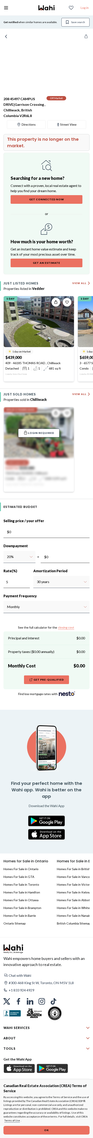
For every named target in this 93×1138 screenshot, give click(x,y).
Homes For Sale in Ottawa (20, 900)
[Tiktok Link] (53, 1001)
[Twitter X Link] (6, 1001)
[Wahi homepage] (46, 7)
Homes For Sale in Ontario (20, 869)
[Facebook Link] (18, 1001)
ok (46, 1130)
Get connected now (46, 199)
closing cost (66, 627)
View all (79, 283)
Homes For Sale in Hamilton (21, 892)
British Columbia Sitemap (74, 923)
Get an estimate (46, 262)
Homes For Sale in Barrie (19, 915)
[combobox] (6, 557)
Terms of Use (12, 1120)
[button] (46, 975)
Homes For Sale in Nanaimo (75, 915)
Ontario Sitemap (14, 923)
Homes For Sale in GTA (18, 877)
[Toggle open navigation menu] (6, 7)
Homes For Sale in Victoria (74, 884)
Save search (78, 22)
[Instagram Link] (41, 1001)
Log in (85, 7)
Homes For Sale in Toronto (21, 884)
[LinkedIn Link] (30, 1001)
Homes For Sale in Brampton (22, 908)
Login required (41, 433)
